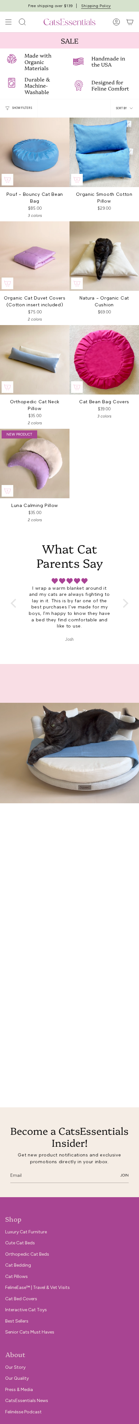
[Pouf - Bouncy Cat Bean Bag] (35, 152)
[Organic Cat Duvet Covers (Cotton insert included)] (35, 256)
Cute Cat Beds (20, 1243)
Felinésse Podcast (23, 1412)
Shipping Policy (96, 6)
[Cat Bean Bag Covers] (104, 360)
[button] (15, 603)
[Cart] (130, 22)
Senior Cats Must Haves (29, 1332)
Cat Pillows (16, 1276)
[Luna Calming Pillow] (35, 463)
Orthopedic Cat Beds (27, 1254)
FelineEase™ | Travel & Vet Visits (37, 1287)
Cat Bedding (18, 1265)
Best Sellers (16, 1321)
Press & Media (19, 1389)
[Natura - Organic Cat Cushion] (104, 256)
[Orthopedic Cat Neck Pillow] (35, 360)
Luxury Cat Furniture (26, 1232)
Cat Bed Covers (21, 1299)
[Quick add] (7, 179)
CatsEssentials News (26, 1400)
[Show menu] (8, 22)
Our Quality (17, 1378)
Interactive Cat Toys (26, 1310)
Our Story (15, 1367)
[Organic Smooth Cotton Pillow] (104, 152)
